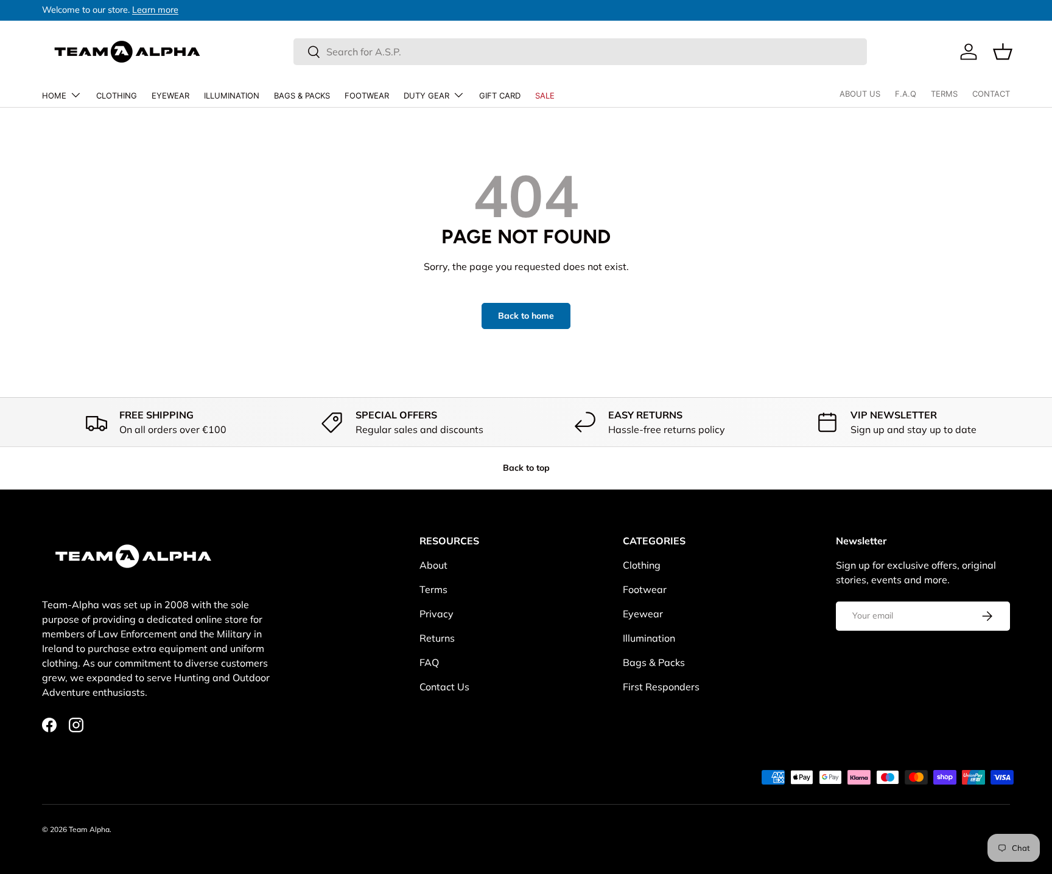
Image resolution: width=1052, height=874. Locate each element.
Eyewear (170, 95)
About (433, 565)
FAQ (429, 662)
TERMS (944, 94)
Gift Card (500, 95)
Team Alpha (89, 829)
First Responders (661, 687)
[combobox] (579, 51)
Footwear (367, 95)
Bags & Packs (302, 95)
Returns (437, 638)
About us (860, 94)
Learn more (155, 9)
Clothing (116, 95)
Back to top (526, 467)
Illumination (231, 95)
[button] (1002, 51)
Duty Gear (426, 95)
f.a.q (905, 94)
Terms (433, 589)
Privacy (436, 614)
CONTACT (991, 94)
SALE (545, 95)
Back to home (526, 315)
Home (54, 95)
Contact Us (444, 687)
